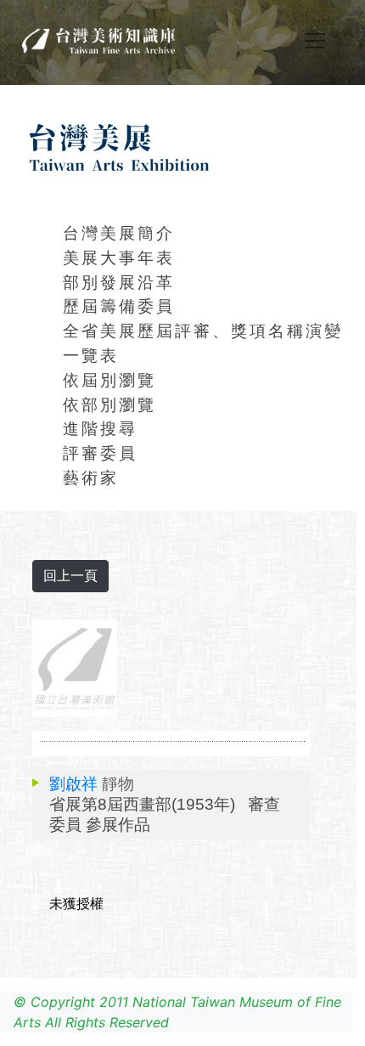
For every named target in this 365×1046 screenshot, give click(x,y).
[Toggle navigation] (315, 41)
